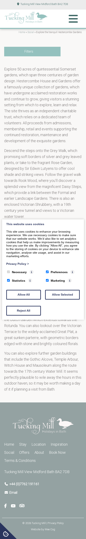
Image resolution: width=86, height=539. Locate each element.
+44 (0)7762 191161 (24, 484)
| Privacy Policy (55, 523)
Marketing (58, 280)
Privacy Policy (17, 263)
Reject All (23, 310)
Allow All (24, 294)
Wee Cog (50, 529)
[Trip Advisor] (22, 506)
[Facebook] (7, 506)
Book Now (57, 452)
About (39, 452)
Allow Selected (62, 294)
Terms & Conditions (20, 460)
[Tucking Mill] (26, 22)
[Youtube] (14, 506)
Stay (23, 444)
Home (22, 32)
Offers (24, 452)
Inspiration (59, 444)
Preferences (59, 272)
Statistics (18, 280)
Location (39, 444)
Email (13, 493)
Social (30, 32)
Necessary (19, 272)
